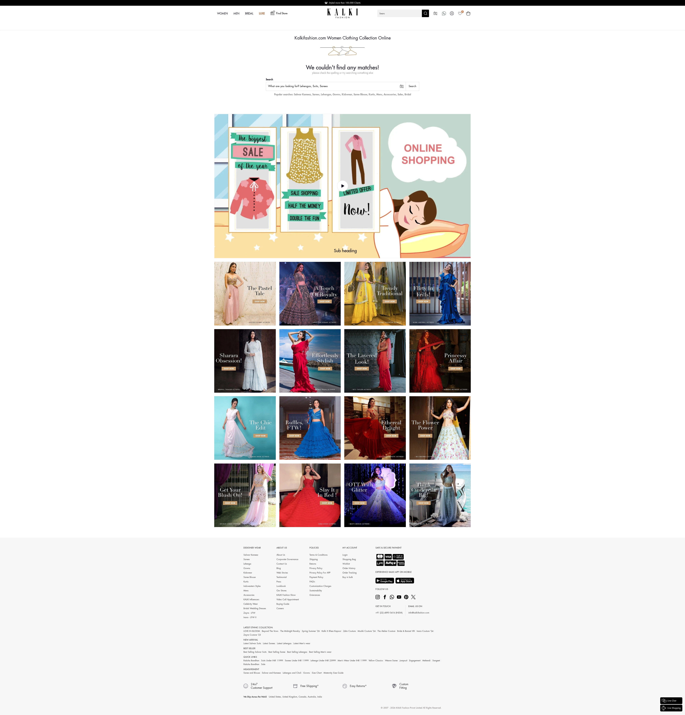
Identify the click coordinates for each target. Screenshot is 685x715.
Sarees (315, 94)
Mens (379, 94)
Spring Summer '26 (311, 631)
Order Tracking (349, 573)
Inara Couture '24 (425, 631)
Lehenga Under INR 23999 (323, 660)
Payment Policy (316, 577)
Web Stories (282, 573)
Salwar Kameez (302, 94)
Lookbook (281, 586)
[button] (403, 13)
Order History (348, 568)
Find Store (281, 13)
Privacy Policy (315, 568)
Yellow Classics (376, 660)
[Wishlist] (460, 13)
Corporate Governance (287, 559)
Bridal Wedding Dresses (254, 608)
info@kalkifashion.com (418, 613)
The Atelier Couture (386, 631)
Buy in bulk (347, 577)
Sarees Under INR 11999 (297, 660)
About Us (280, 555)
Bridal (408, 94)
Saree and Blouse (251, 673)
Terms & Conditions (318, 555)
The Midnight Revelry (290, 631)
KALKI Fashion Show (286, 595)
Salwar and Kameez (271, 673)
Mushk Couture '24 (367, 631)
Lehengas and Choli (292, 673)
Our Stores (281, 591)
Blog (278, 568)
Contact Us (281, 564)
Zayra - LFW (249, 613)
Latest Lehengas (284, 643)
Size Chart (317, 673)
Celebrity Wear (250, 604)
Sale (263, 664)
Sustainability (315, 591)
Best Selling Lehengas (297, 652)
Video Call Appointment (287, 599)
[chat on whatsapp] (444, 13)
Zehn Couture (349, 631)
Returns (312, 564)
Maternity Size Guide (333, 673)
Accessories (390, 94)
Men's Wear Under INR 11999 (352, 660)
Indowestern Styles (252, 586)
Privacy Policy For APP (319, 573)
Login (344, 555)
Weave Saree (391, 660)
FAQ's (312, 582)
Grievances (314, 595)
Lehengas (326, 94)
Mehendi (426, 660)
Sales (400, 94)
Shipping (313, 559)
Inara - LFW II (249, 617)
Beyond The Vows (270, 631)
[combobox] (336, 86)
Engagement (414, 660)
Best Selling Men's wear (320, 652)
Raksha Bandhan (251, 660)
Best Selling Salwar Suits (255, 652)
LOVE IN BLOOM (251, 631)
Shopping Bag (349, 559)
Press (278, 582)
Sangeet (436, 660)
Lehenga (247, 564)
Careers (280, 608)
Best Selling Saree (276, 652)
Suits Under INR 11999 (272, 660)
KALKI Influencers (251, 599)
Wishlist (346, 564)
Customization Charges (320, 586)
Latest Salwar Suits (252, 643)
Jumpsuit (403, 660)
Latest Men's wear (301, 643)
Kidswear (347, 94)
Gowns (336, 94)
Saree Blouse (360, 94)
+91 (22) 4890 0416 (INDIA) (389, 613)
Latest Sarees (269, 643)
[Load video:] (342, 186)
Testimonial (281, 577)
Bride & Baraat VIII (406, 631)
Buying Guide (282, 604)
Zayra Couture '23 (252, 635)
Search (269, 79)
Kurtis (372, 94)
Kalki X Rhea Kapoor (331, 631)
